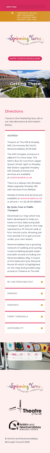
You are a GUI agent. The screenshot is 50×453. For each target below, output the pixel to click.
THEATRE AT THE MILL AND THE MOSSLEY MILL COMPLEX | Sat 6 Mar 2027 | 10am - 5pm (27, 16)
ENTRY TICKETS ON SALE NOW (25, 58)
